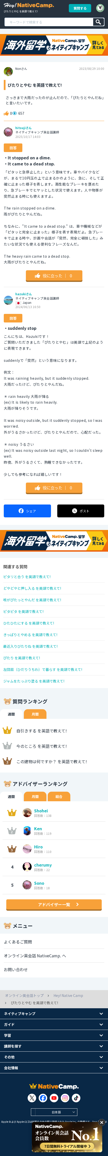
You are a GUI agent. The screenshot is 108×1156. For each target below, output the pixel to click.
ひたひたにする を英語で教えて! (28, 623)
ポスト (84, 511)
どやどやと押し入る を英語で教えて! (32, 588)
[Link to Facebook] (43, 1098)
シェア (31, 511)
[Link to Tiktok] (76, 1098)
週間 (11, 714)
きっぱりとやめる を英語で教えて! (30, 634)
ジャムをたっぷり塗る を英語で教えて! (33, 681)
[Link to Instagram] (65, 1098)
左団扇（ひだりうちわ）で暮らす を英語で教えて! (42, 669)
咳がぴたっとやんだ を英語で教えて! (32, 599)
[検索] (98, 22)
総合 (59, 796)
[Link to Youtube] (54, 1098)
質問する (80, 8)
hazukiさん (23, 293)
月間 (35, 714)
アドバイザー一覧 (54, 904)
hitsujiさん (23, 127)
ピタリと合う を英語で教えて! (26, 576)
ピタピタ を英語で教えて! (23, 611)
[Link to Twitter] (32, 1098)
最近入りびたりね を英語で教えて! (30, 646)
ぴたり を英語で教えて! (21, 657)
